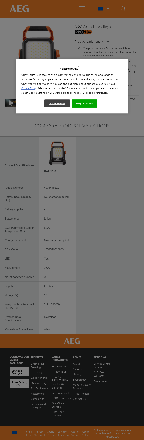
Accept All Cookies (85, 103)
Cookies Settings (57, 103)
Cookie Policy (28, 88)
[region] (72, 86)
